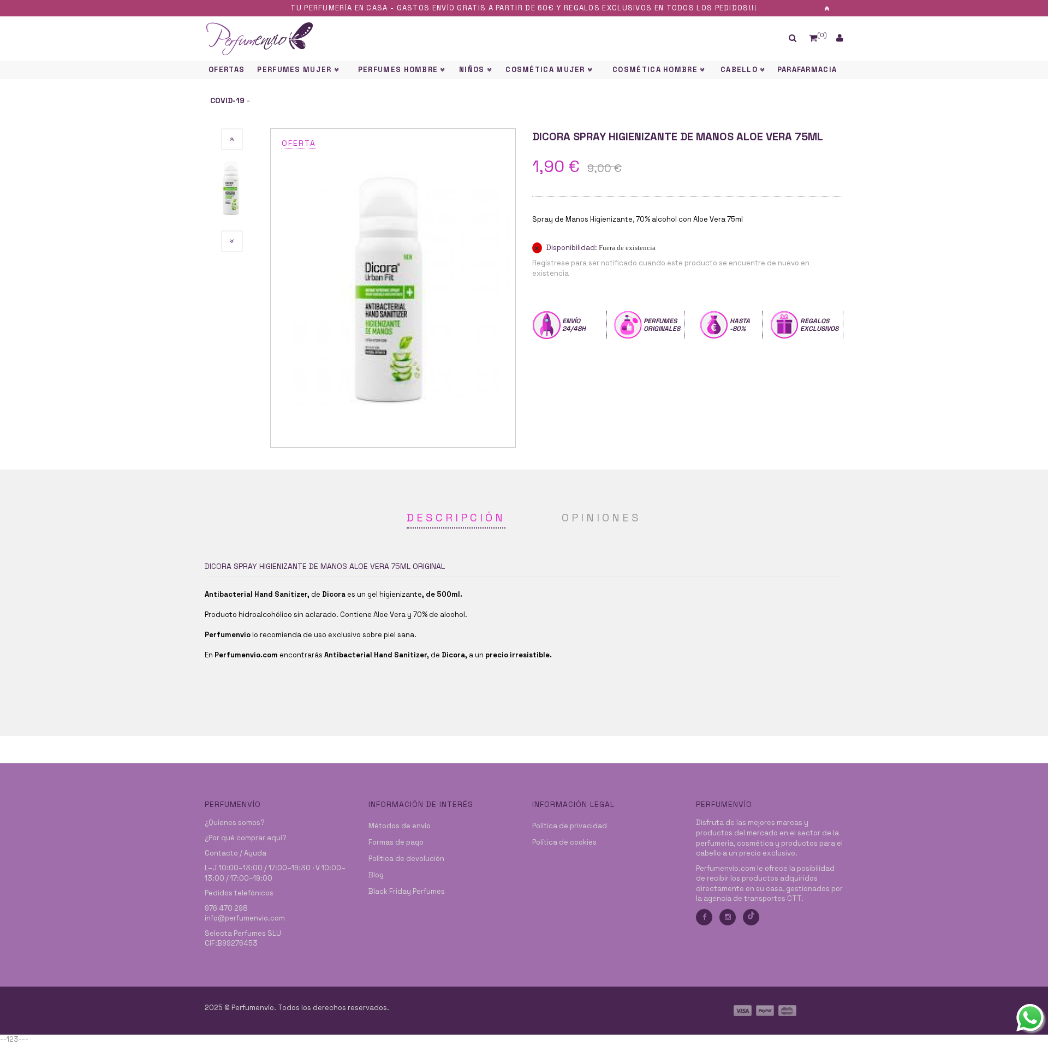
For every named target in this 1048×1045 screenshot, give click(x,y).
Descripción (456, 517)
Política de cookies (564, 842)
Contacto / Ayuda (235, 853)
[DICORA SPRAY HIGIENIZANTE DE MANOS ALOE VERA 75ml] (393, 287)
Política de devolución (406, 858)
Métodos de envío (399, 825)
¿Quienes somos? (235, 822)
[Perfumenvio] (442, 38)
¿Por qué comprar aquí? (246, 837)
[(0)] (813, 38)
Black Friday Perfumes (406, 891)
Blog (376, 875)
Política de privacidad (569, 825)
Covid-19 (227, 100)
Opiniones (601, 517)
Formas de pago (396, 842)
